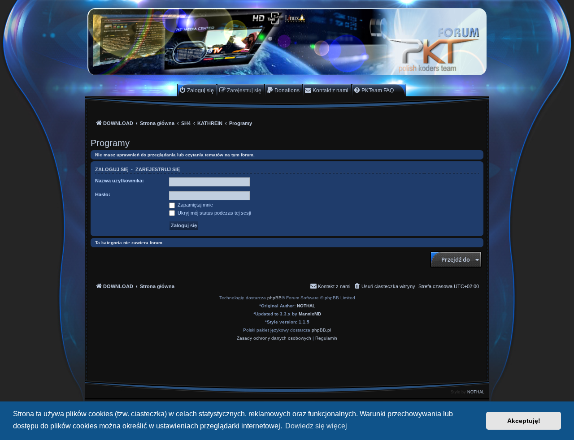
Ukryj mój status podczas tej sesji (213, 213)
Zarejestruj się (157, 169)
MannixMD (310, 313)
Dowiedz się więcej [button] (316, 426)
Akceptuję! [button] (523, 420)
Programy (110, 143)
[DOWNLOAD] (287, 41)
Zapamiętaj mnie (194, 204)
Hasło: (102, 194)
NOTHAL (306, 305)
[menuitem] (196, 90)
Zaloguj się (111, 169)
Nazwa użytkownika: (119, 180)
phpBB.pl (321, 330)
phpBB (274, 297)
